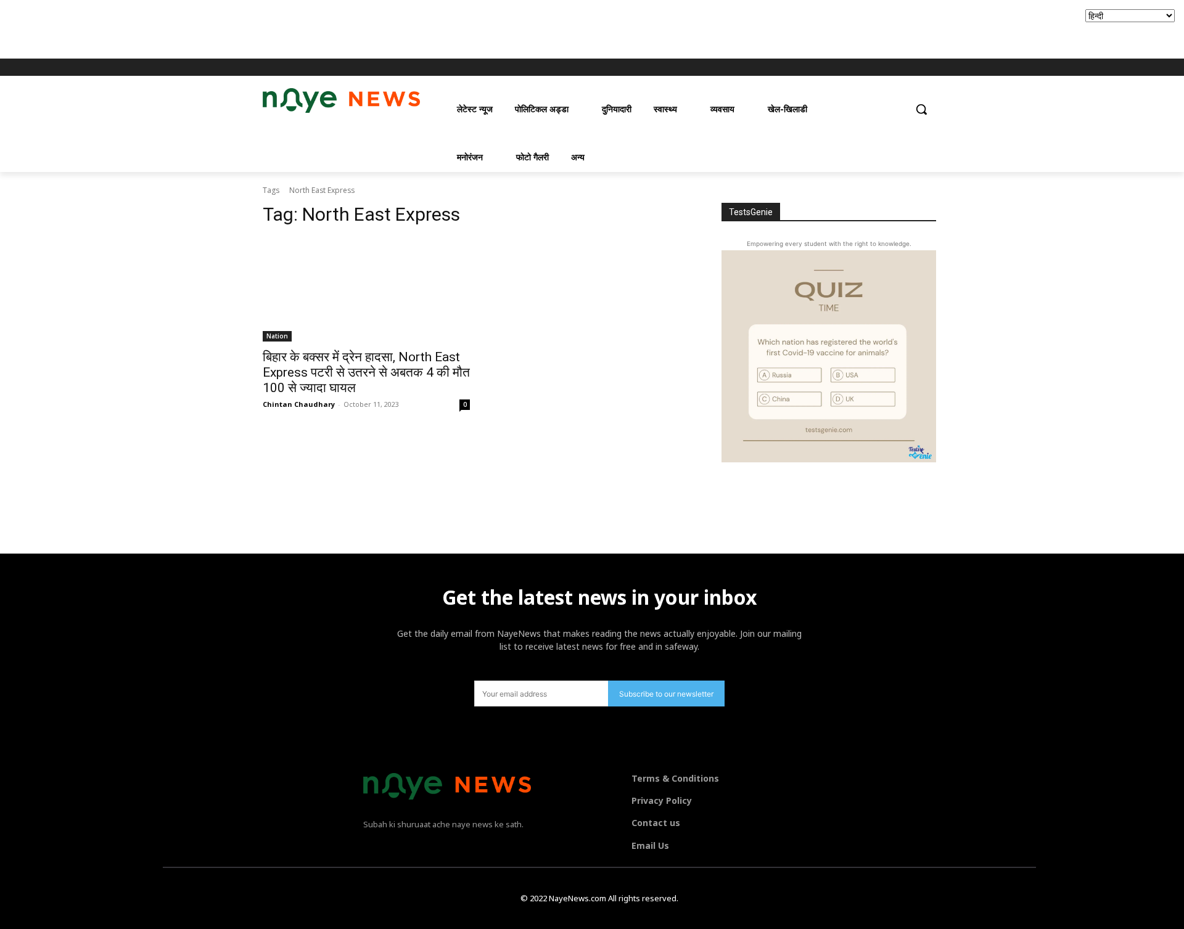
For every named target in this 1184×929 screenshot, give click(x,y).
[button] (921, 109)
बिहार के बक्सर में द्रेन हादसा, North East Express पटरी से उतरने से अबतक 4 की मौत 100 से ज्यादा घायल (366, 372)
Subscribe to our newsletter (666, 693)
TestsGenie (751, 212)
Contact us (655, 823)
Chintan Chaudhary (299, 404)
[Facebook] (863, 67)
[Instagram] (880, 67)
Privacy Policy (661, 800)
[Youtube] (914, 67)
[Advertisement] (224, 27)
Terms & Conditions (675, 778)
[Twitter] (897, 67)
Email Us (650, 845)
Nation (277, 336)
